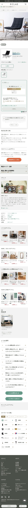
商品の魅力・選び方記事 (6, 473)
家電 (3, 416)
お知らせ (3, 471)
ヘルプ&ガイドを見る (13, 398)
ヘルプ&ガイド (4, 483)
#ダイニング (10, 222)
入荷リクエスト (23, 506)
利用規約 (3, 488)
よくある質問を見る (13, 393)
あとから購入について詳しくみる (9, 105)
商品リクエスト (4, 474)
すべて (2, 462)
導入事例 (17, 488)
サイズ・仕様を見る (22, 62)
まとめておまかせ (18, 486)
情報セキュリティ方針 (5, 491)
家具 (3, 10)
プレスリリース (18, 467)
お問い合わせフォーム (5, 493)
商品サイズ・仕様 (6, 166)
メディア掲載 (18, 468)
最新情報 (17, 465)
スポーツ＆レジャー (20, 416)
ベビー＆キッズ (4, 470)
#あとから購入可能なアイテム (13, 218)
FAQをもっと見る (14, 124)
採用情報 (17, 464)
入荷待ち (14, 108)
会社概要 (17, 462)
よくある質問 (3, 485)
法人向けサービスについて (20, 483)
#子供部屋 (10, 216)
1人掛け (7, 66)
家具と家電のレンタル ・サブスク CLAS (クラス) (14, 1)
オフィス (12, 416)
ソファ (8, 10)
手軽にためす (18, 485)
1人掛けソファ (14, 10)
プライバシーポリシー (5, 486)
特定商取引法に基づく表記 (6, 489)
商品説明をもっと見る (14, 159)
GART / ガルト (10, 215)
